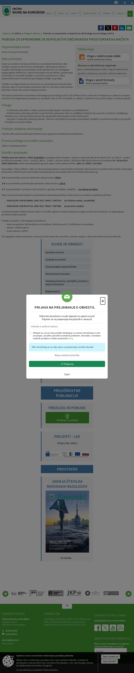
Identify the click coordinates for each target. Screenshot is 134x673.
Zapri (67, 374)
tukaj (70, 338)
